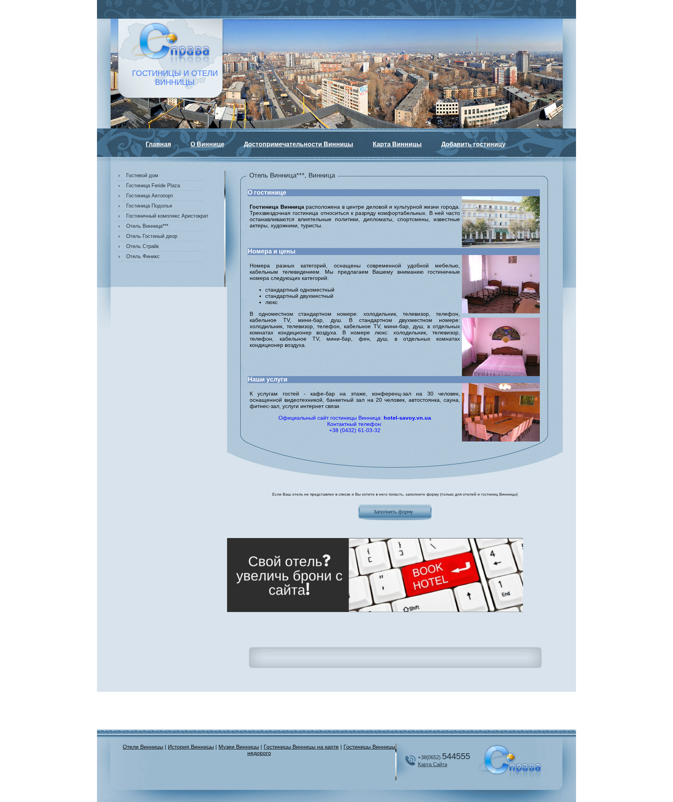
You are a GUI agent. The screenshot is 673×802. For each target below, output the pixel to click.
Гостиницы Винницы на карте (301, 747)
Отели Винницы (143, 747)
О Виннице (207, 144)
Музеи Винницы (238, 747)
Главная (158, 144)
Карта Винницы (397, 144)
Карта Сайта (432, 764)
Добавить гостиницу (473, 144)
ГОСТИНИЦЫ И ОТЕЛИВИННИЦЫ (175, 77)
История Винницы (191, 747)
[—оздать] (375, 611)
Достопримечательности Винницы (298, 144)
